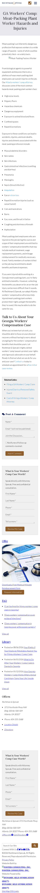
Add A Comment (15, 453)
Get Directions (20, 835)
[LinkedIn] (22, 849)
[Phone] (29, 3)
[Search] (35, 845)
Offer (5, 541)
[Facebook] (18, 849)
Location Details (11, 724)
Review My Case (15, 529)
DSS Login (14, 891)
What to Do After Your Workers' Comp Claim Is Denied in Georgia (19, 662)
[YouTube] (24, 849)
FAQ (4, 600)
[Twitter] (20, 849)
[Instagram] (27, 849)
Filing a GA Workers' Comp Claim (21, 384)
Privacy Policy (8, 860)
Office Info (6, 835)
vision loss (14, 195)
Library (6, 641)
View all (5, 634)
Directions (8, 729)
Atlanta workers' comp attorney (19, 82)
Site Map (6, 891)
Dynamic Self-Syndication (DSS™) (17, 886)
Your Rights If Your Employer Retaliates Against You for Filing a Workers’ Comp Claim (20, 650)
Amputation (9, 190)
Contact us (19, 361)
